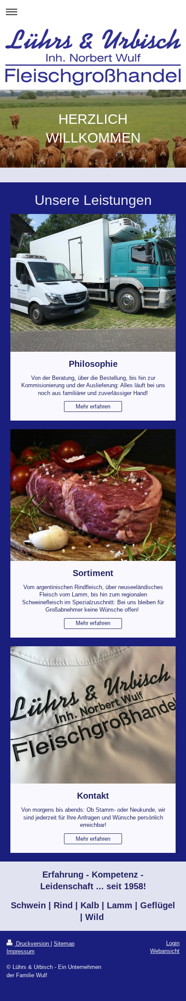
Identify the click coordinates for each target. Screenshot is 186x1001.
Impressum (20, 951)
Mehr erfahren (93, 406)
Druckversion (32, 943)
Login (173, 943)
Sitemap (64, 943)
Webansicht (165, 951)
